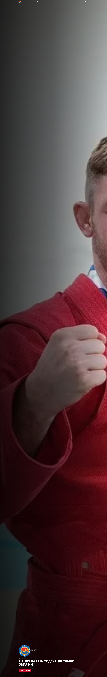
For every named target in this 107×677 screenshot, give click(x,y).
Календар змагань (25, 670)
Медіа (33, 1)
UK (85, 1)
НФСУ (24, 1)
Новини (29, 1)
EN (87, 1)
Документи (39, 1)
